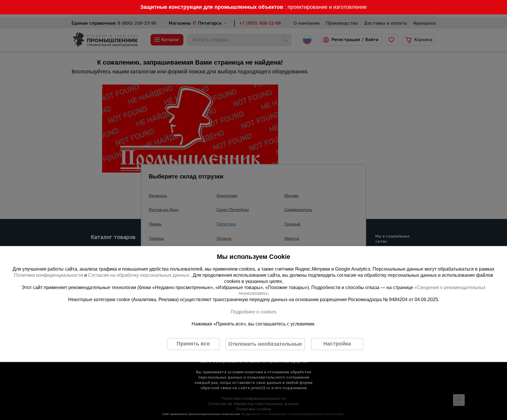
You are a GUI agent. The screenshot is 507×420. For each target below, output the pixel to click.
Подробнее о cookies (253, 311)
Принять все (193, 344)
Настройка (337, 344)
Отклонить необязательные (265, 344)
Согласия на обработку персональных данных (139, 275)
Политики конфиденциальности (48, 275)
